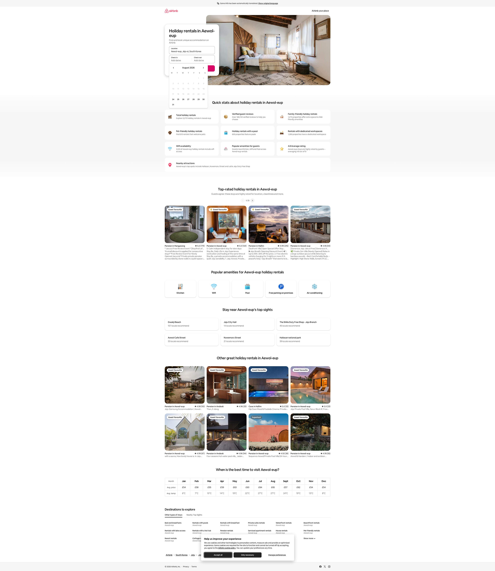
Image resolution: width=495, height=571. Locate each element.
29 (198, 99)
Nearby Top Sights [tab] (194, 515)
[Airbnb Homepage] (171, 11)
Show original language (268, 3)
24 (173, 99)
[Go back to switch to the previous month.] (173, 68)
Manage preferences (277, 555)
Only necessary (247, 555)
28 (193, 99)
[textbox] (180, 60)
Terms (194, 566)
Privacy (186, 566)
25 (178, 99)
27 (188, 99)
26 (183, 99)
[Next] (252, 200)
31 (173, 104)
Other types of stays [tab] (173, 515)
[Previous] (243, 200)
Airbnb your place (320, 10)
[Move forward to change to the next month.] (203, 68)
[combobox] (192, 51)
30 (203, 99)
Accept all (218, 555)
